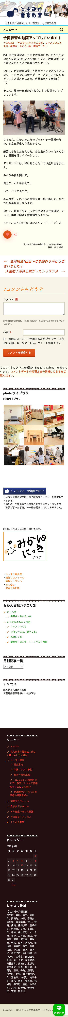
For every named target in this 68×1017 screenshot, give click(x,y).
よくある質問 (17, 822)
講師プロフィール (15, 577)
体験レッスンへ (14, 581)
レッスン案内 (17, 760)
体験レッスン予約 (23, 769)
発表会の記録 (12, 588)
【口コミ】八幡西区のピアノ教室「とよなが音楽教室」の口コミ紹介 (24, 783)
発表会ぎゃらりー (19, 806)
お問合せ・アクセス (20, 816)
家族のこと (16, 637)
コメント (10, 299)
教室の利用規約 (22, 775)
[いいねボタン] (7, 234)
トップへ (15, 746)
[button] (13, 415)
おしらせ (11, 612)
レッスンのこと (53, 43)
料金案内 (18, 764)
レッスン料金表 (14, 574)
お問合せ (10, 584)
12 (22, 865)
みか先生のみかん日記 (31, 43)
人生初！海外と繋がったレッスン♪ (35, 271)
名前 (7, 332)
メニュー (8, 29)
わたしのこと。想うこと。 (24, 631)
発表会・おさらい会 (20, 46)
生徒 (5, 46)
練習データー (40, 46)
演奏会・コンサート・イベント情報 (28, 642)
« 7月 (13, 884)
